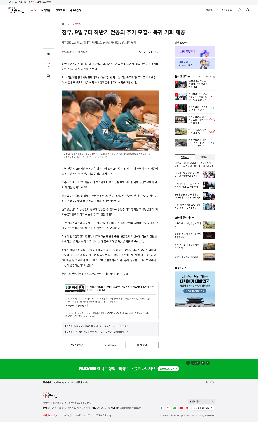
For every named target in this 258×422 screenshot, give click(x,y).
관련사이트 (195, 401)
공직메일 (226, 10)
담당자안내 (82, 305)
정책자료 (60, 10)
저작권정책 (70, 305)
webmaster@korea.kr (130, 407)
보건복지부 (81, 52)
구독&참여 (75, 10)
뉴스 (33, 10)
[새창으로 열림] (150, 52)
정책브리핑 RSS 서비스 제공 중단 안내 (71, 382)
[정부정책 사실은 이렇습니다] (195, 63)
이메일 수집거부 (83, 415)
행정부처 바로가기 (202, 408)
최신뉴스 (205, 157)
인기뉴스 (185, 157)
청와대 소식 (211, 10)
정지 (203, 363)
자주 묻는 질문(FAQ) (102, 415)
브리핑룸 (45, 10)
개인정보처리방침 (50, 415)
